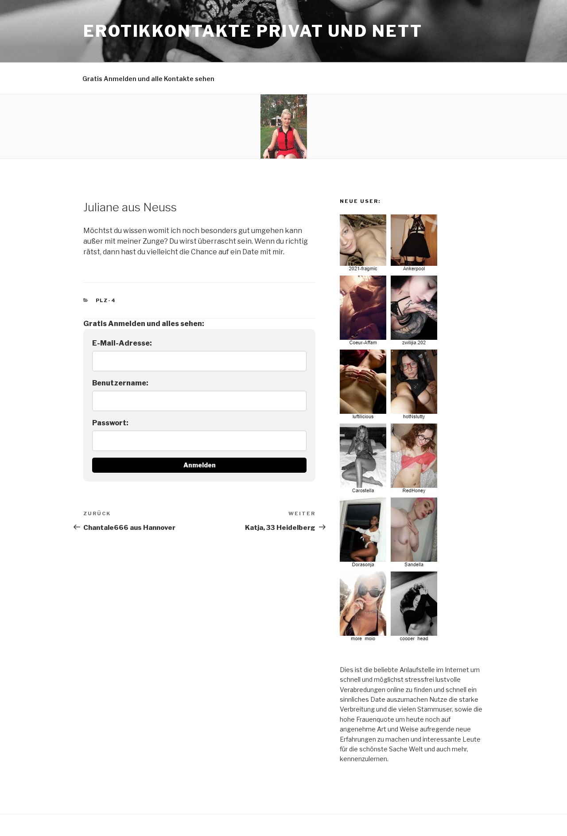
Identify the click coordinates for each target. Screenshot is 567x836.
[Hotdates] (390, 641)
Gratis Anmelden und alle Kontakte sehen (148, 78)
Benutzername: (120, 383)
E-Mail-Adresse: (122, 343)
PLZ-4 (106, 300)
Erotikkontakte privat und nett (252, 31)
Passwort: (110, 423)
